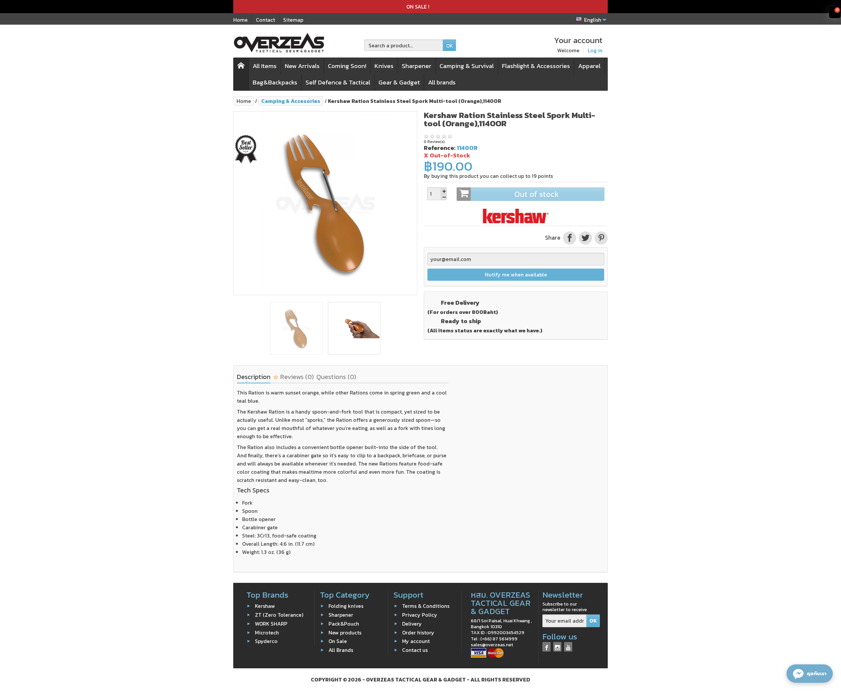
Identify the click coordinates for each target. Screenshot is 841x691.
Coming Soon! (347, 66)
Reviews (296, 377)
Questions (336, 377)
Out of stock (536, 194)
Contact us (415, 650)
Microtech (267, 632)
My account (416, 641)
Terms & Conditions (425, 606)
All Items (265, 66)
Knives (384, 66)
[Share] (570, 238)
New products (345, 632)
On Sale (338, 641)
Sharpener (416, 66)
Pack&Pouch (344, 624)
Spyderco (266, 641)
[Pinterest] (600, 238)
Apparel (589, 66)
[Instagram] (557, 647)
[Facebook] (546, 647)
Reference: (439, 148)
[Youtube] (568, 647)
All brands (442, 82)
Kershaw (265, 606)
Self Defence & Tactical (338, 82)
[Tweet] (585, 238)
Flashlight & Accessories (536, 66)
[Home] (241, 74)
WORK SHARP (271, 624)
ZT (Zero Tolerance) (279, 615)
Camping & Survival (467, 66)
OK (449, 46)
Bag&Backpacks (275, 82)
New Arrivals (302, 66)
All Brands (341, 650)
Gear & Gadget (399, 82)
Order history (418, 632)
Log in (595, 50)
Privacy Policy (419, 615)
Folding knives (346, 606)
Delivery (412, 624)
